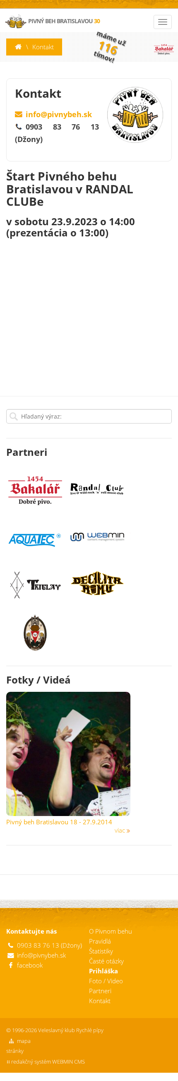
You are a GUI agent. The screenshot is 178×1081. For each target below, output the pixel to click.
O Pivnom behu (110, 931)
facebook (30, 965)
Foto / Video (106, 981)
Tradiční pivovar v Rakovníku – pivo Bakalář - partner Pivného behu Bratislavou (163, 47)
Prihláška (103, 971)
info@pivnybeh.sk (59, 114)
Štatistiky (101, 951)
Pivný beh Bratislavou (63, 21)
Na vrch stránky (162, 1074)
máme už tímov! (109, 46)
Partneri (26, 452)
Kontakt (43, 47)
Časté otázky (106, 961)
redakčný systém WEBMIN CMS (48, 1061)
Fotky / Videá (38, 679)
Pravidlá (100, 941)
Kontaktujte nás (31, 931)
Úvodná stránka (18, 47)
